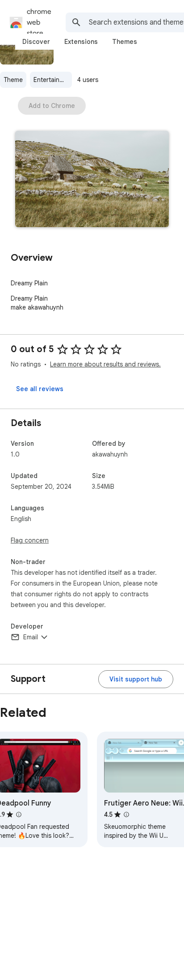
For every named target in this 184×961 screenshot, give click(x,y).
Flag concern (30, 540)
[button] (92, 180)
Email (30, 637)
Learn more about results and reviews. (105, 364)
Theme (13, 80)
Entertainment (52, 80)
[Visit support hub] (135, 679)
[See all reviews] (40, 389)
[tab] (36, 42)
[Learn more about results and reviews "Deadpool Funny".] (18, 814)
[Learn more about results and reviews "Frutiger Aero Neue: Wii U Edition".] (126, 814)
